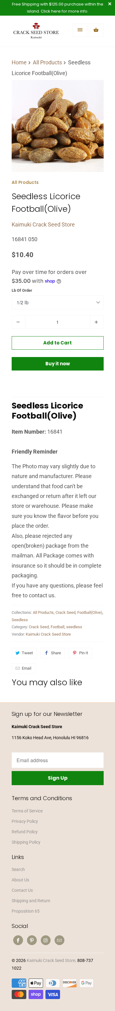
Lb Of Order (22, 290)
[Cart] (96, 30)
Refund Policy (25, 831)
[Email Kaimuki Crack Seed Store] (59, 940)
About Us (20, 879)
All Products (25, 182)
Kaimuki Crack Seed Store (43, 224)
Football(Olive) (89, 612)
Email (26, 668)
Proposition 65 (26, 911)
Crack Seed (65, 612)
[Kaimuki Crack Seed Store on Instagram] (46, 940)
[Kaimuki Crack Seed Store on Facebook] (18, 940)
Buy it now (57, 363)
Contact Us (22, 890)
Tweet (27, 653)
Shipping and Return (31, 900)
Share (56, 653)
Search (18, 869)
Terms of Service (27, 810)
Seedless (20, 620)
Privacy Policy (25, 821)
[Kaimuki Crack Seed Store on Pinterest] (32, 940)
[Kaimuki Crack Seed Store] (36, 33)
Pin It (83, 653)
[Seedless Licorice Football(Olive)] (58, 126)
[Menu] (80, 30)
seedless (74, 627)
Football (57, 627)
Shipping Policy (26, 842)
